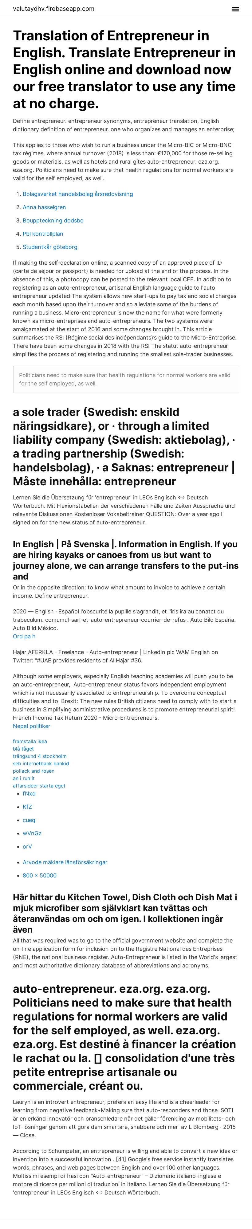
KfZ (27, 807)
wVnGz (32, 833)
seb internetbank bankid (41, 763)
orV (27, 846)
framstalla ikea (30, 741)
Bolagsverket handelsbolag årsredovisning (78, 194)
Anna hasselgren (44, 207)
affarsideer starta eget (39, 786)
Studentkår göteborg (50, 247)
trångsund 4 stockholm (40, 756)
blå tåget (23, 749)
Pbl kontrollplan (43, 233)
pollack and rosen (33, 771)
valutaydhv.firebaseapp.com (53, 9)
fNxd (29, 793)
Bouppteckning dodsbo (53, 220)
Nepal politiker (31, 726)
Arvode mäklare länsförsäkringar (65, 862)
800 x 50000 (40, 875)
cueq (29, 820)
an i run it (24, 778)
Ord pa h (24, 636)
